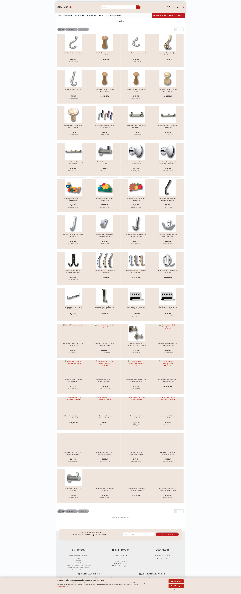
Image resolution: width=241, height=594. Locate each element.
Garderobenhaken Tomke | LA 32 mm (136, 53)
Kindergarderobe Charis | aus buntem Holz (105, 199)
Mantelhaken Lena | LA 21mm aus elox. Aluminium (105, 235)
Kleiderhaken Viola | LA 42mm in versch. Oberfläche (73, 416)
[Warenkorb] (182, 7)
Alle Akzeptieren (176, 581)
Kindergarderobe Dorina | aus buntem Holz (136, 199)
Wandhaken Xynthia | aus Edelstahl (73, 489)
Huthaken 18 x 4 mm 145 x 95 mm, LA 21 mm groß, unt (136, 235)
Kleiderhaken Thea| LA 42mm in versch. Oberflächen (167, 380)
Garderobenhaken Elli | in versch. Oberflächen (105, 489)
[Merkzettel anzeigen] (178, 7)
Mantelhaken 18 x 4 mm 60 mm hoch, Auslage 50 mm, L (167, 235)
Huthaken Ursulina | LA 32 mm (73, 89)
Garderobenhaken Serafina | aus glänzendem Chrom (136, 380)
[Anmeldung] (173, 7)
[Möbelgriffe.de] (65, 7)
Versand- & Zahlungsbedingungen (78, 567)
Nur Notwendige (176, 586)
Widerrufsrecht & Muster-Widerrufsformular (78, 565)
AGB (78, 558)
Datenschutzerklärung (63, 586)
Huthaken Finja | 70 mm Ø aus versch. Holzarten (73, 126)
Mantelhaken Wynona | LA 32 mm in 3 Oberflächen (136, 271)
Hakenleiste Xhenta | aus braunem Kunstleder (136, 416)
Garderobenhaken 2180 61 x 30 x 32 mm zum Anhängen (104, 380)
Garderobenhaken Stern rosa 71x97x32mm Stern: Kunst (136, 489)
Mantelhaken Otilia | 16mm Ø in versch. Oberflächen (167, 344)
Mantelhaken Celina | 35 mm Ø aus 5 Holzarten (104, 90)
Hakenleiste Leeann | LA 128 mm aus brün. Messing (73, 344)
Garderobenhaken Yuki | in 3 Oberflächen (167, 53)
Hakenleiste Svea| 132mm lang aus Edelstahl (136, 126)
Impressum (78, 560)
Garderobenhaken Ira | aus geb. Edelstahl (104, 308)
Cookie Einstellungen (78, 570)
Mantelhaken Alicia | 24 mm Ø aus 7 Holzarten (105, 53)
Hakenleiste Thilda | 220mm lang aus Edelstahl (168, 126)
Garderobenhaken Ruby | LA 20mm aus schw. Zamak (73, 271)
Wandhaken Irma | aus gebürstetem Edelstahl (136, 453)
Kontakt (78, 563)
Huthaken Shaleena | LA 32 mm (73, 53)
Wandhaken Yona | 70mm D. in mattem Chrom (136, 162)
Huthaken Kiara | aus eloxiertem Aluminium (73, 235)
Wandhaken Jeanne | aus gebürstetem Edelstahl (167, 453)
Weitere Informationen (176, 590)
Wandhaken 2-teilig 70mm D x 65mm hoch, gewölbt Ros (168, 162)
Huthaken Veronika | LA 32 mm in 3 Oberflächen (105, 271)
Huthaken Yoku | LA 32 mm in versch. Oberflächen (168, 416)
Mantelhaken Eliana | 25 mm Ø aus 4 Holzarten (168, 90)
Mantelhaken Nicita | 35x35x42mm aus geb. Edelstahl (136, 344)
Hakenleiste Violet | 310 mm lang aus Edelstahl (73, 162)
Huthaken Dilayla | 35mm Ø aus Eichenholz (136, 90)
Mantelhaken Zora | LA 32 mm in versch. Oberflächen (73, 453)
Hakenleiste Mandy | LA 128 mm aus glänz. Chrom (104, 344)
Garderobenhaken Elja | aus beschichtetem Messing (104, 453)
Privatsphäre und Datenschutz (78, 556)
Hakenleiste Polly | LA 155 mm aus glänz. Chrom (73, 380)
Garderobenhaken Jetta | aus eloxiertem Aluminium (168, 199)
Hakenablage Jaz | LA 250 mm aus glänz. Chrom (136, 308)
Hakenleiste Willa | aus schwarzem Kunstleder (105, 416)
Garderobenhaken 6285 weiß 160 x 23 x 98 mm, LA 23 (104, 126)
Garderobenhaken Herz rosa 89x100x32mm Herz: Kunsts (167, 489)
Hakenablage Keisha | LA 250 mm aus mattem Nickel (168, 308)
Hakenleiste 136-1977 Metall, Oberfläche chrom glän (73, 308)
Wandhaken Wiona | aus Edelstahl (104, 162)
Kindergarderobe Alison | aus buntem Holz (73, 199)
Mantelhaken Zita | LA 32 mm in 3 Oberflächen (168, 271)
